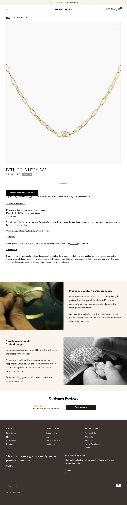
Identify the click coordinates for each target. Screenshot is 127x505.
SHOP (9, 429)
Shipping (74, 244)
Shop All (9, 444)
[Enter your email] (118, 471)
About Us (89, 441)
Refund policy (51, 433)
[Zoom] (115, 26)
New (8, 437)
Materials (89, 437)
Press (87, 448)
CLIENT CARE (52, 429)
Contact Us (50, 444)
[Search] (115, 9)
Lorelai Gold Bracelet (39, 231)
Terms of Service (53, 441)
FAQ (47, 437)
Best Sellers (11, 433)
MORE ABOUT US (93, 429)
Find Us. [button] (9, 466)
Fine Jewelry (11, 441)
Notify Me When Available (22, 193)
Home (8, 17)
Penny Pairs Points (92, 444)
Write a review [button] (81, 407)
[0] (119, 9)
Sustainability (90, 433)
